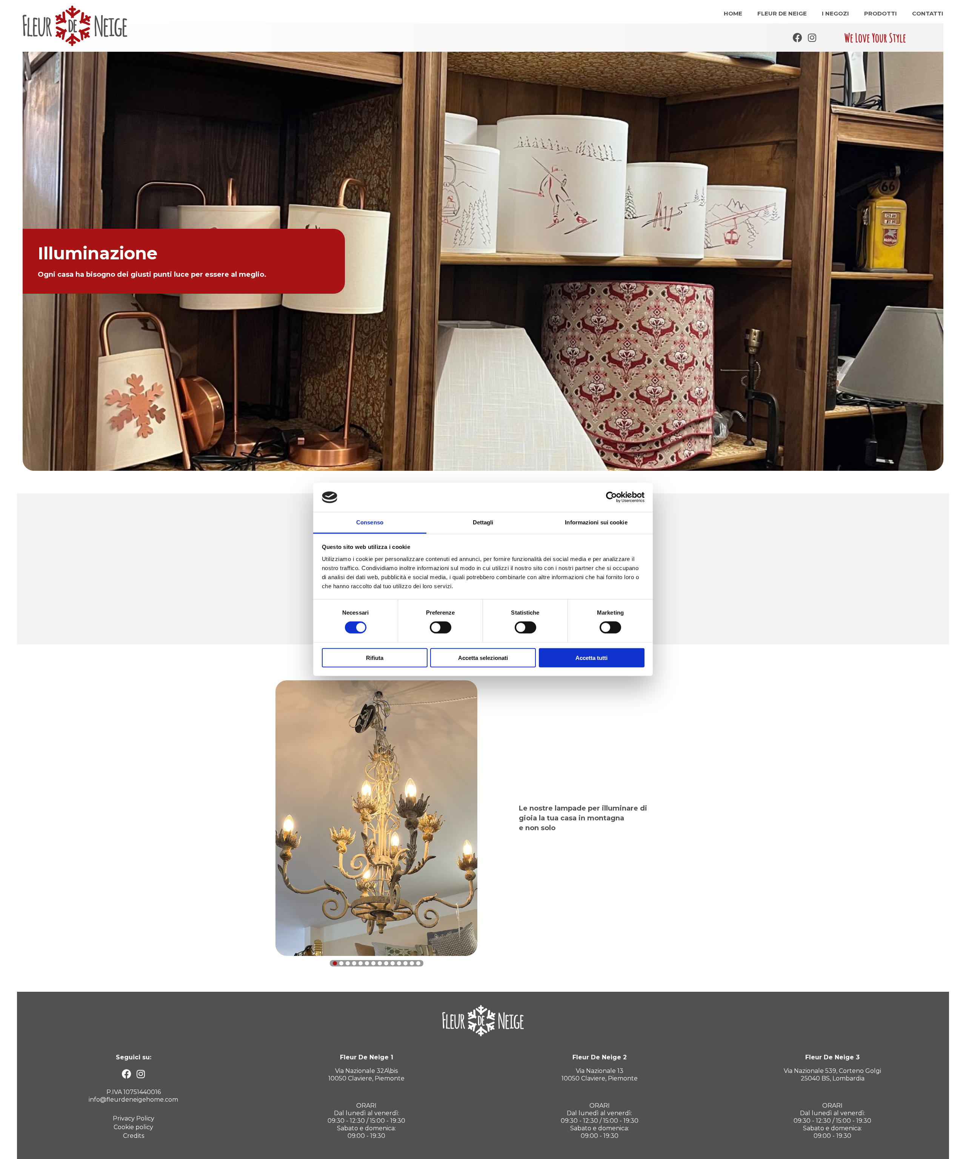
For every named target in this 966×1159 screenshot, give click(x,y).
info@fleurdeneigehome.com (133, 1099)
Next (956, 264)
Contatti (927, 13)
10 (393, 963)
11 (399, 963)
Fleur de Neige (782, 13)
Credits (133, 1135)
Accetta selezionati (483, 657)
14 (418, 963)
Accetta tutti (591, 657)
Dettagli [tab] (483, 522)
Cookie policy (133, 1127)
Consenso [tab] (369, 522)
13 (412, 963)
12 (405, 963)
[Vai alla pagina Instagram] (812, 37)
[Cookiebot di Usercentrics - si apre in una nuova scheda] (611, 497)
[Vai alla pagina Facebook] (797, 37)
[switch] (440, 627)
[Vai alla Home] (75, 26)
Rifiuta (374, 657)
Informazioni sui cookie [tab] (596, 522)
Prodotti (880, 13)
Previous (9, 264)
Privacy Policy (133, 1118)
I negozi (835, 13)
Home (733, 13)
